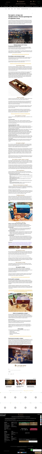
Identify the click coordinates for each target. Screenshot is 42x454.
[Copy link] (41, 418)
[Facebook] (21, 429)
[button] (39, 2)
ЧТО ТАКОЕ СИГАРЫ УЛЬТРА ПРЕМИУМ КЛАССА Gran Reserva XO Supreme (9, 386)
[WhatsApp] (41, 416)
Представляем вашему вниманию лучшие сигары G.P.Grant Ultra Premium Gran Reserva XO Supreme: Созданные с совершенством (31, 386)
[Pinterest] (27, 429)
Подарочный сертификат (33, 4)
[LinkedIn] (24, 429)
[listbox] (39, 2)
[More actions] (32, 13)
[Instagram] (22, 429)
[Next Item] (40, 402)
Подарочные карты (32, 3)
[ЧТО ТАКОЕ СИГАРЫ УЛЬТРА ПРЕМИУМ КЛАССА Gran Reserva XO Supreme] (10, 382)
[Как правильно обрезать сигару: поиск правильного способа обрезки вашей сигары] (20, 382)
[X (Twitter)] (41, 424)
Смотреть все (34, 378)
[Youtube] (25, 429)
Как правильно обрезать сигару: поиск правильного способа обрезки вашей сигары (20, 386)
